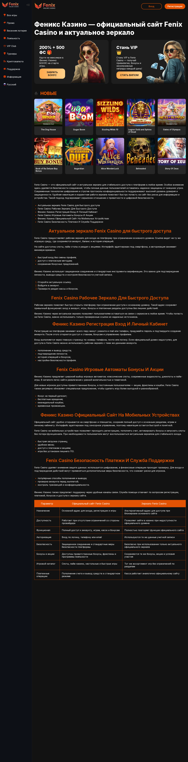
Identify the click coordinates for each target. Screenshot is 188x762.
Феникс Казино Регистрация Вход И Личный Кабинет (68, 212)
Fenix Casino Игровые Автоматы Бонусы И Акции (65, 215)
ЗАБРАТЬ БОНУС (52, 74)
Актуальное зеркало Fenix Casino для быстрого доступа (69, 205)
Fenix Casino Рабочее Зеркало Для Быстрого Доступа (67, 208)
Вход (151, 6)
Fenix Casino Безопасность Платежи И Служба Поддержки (70, 221)
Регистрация (174, 6)
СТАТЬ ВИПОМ (129, 75)
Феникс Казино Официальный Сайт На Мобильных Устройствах (73, 218)
